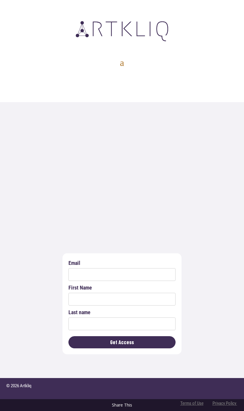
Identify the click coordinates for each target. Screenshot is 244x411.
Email (74, 263)
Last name (79, 312)
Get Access (122, 342)
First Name (80, 287)
